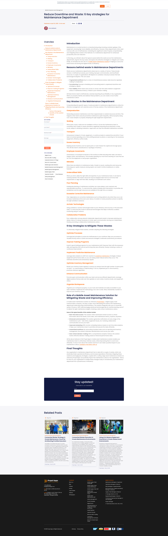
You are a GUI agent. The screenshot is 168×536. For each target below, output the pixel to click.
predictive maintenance (102, 256)
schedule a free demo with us (88, 344)
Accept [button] (102, 6)
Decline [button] (108, 6)
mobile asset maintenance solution (98, 61)
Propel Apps (100, 302)
